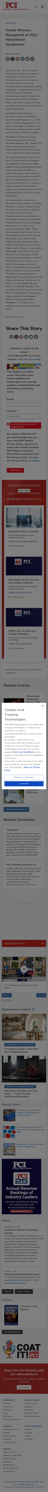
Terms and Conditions (23, 752)
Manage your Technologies (24, 777)
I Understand (24, 784)
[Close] (43, 705)
